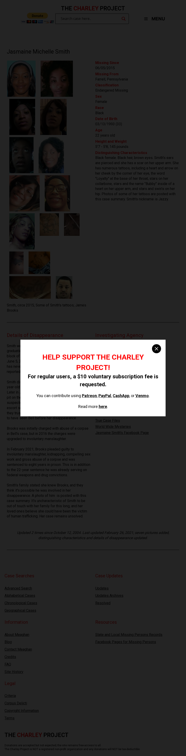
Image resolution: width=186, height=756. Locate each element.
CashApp (121, 395)
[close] (156, 348)
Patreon (89, 395)
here (103, 406)
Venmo (142, 395)
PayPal (104, 395)
